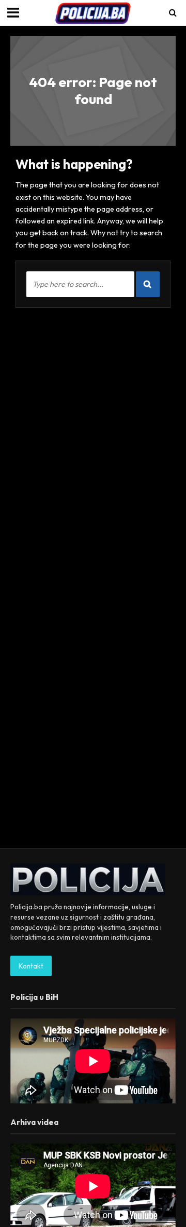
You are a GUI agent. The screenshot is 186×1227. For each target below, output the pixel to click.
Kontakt (31, 966)
